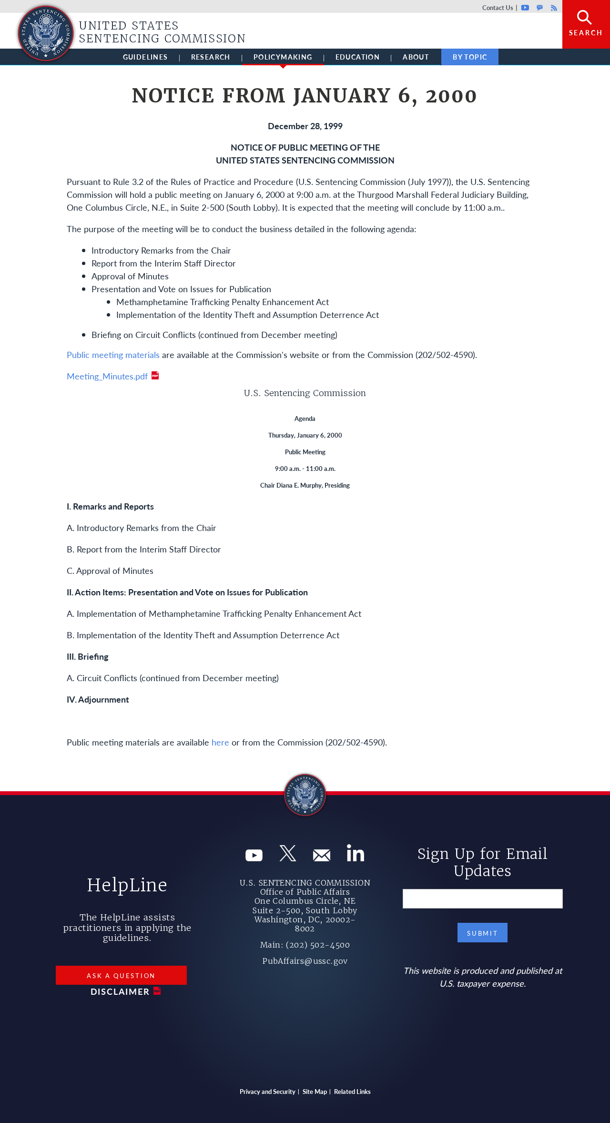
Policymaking (283, 56)
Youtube (525, 7)
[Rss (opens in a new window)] (355, 858)
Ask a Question (121, 975)
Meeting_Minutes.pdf (107, 376)
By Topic (470, 56)
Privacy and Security (267, 1091)
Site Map (315, 1091)
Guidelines (145, 56)
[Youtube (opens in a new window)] (254, 858)
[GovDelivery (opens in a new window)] (321, 858)
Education (358, 56)
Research (211, 56)
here (220, 742)
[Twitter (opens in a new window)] (287, 858)
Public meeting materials (113, 354)
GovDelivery (540, 7)
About (416, 56)
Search (586, 32)
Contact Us (497, 7)
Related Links (352, 1091)
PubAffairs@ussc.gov (305, 961)
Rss (553, 7)
